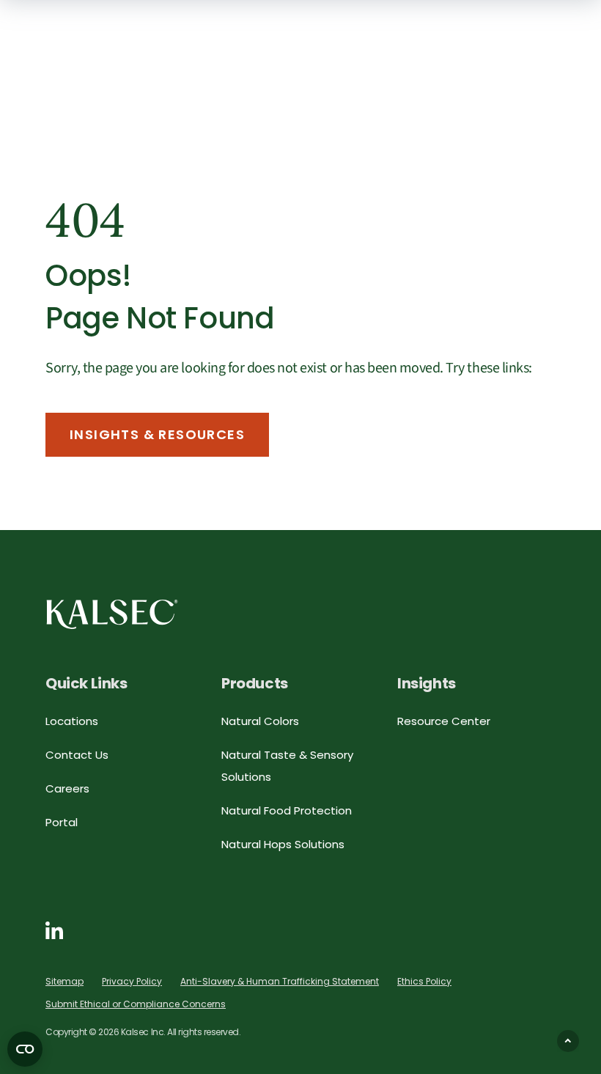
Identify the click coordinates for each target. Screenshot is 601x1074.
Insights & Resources (157, 434)
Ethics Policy (424, 981)
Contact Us (76, 754)
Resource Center (443, 721)
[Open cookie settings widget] (25, 1049)
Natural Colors (260, 721)
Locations (71, 721)
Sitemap (64, 981)
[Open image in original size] (112, 613)
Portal (61, 822)
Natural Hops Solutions (282, 844)
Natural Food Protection (286, 810)
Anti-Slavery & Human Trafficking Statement (279, 981)
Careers (67, 788)
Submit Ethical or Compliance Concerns (135, 1004)
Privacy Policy (132, 981)
